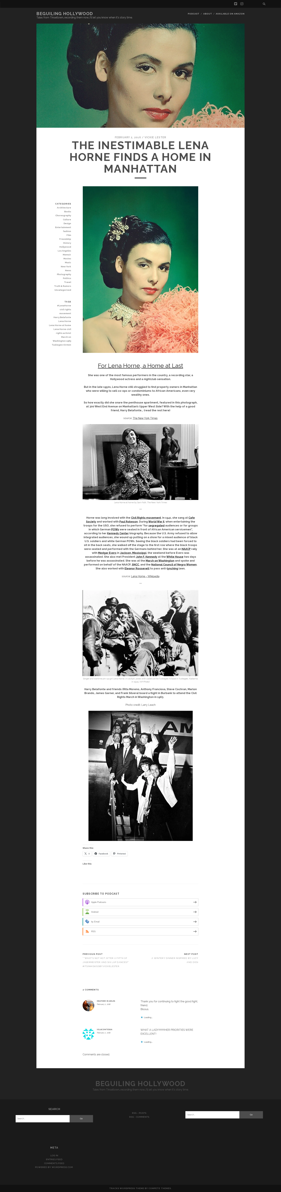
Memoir (67, 254)
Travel (67, 282)
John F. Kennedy (146, 556)
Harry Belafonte (62, 317)
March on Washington (160, 560)
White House (174, 556)
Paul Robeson (128, 521)
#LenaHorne (64, 305)
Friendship (65, 239)
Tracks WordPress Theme (126, 1188)
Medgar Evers (107, 552)
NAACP (186, 549)
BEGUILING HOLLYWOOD (64, 13)
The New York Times (145, 418)
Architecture (64, 207)
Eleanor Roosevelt (137, 568)
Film (69, 235)
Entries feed (54, 1159)
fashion (67, 231)
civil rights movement (65, 311)
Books (67, 211)
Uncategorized (62, 290)
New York (66, 266)
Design (67, 223)
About (207, 14)
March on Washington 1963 (62, 339)
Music (68, 262)
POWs (115, 529)
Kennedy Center (118, 533)
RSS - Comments (139, 1117)
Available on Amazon (230, 14)
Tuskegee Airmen (61, 345)
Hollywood (65, 247)
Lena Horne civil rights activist (62, 331)
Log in (54, 1155)
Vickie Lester (155, 137)
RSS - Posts (139, 1113)
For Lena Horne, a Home (140, 365)
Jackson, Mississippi (133, 552)
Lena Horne (64, 321)
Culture (67, 219)
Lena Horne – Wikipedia (145, 576)
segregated (156, 525)
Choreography (63, 215)
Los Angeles (64, 251)
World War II (156, 521)
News (68, 270)
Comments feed (54, 1163)
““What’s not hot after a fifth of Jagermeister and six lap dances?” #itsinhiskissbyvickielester (106, 962)
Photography (64, 274)
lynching (172, 568)
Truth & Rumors (62, 286)
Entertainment (63, 227)
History (67, 243)
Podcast (193, 14)
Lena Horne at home (60, 325)
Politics (67, 278)
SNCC (135, 564)
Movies (67, 258)
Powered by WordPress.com (54, 1167)
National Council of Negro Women (174, 564)
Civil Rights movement (146, 517)
